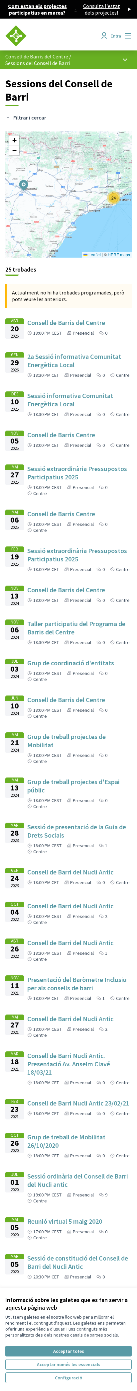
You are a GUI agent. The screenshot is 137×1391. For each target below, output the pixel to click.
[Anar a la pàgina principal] (52, 35)
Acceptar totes (68, 1351)
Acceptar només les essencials (68, 1364)
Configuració (68, 1378)
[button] (20, 181)
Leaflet (94, 254)
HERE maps (119, 254)
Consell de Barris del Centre (36, 56)
